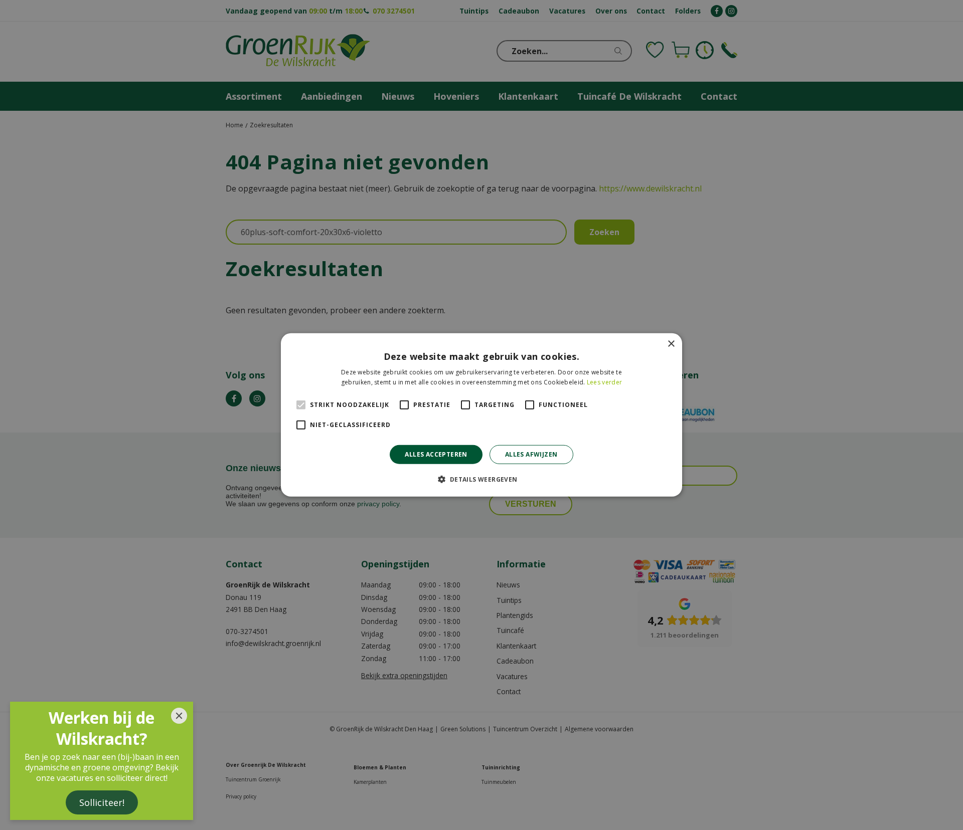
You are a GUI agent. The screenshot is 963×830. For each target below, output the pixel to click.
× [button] (671, 344)
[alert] (481, 415)
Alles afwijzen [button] (531, 454)
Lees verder (604, 382)
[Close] (179, 716)
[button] (481, 479)
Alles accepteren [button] (436, 454)
